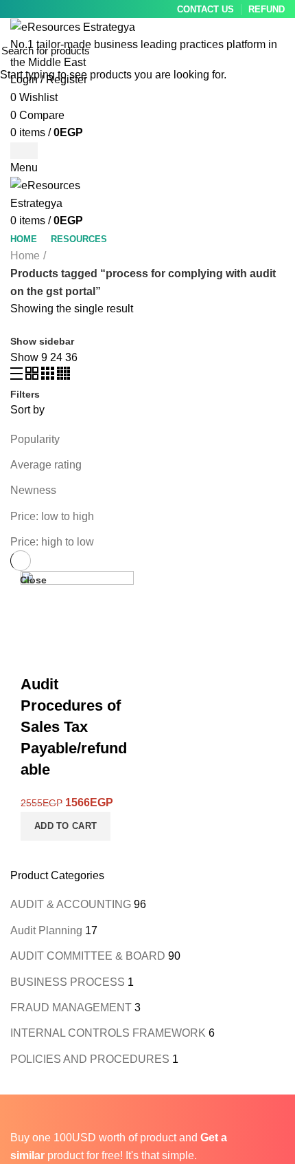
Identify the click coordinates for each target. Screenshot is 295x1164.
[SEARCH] (276, 50)
